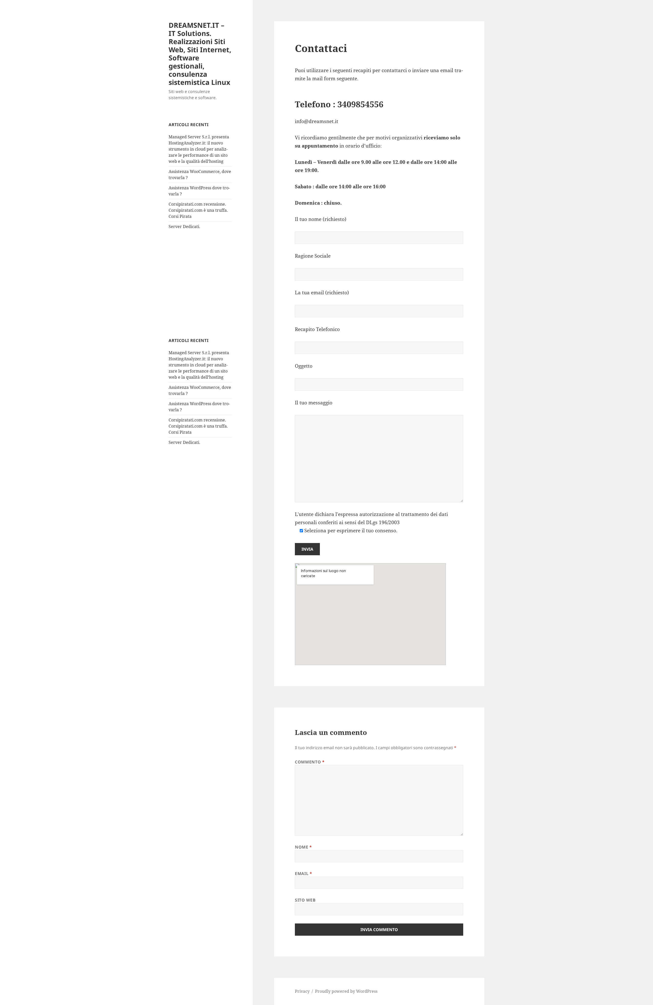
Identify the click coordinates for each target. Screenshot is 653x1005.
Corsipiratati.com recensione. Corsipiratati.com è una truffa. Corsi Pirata (198, 210)
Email (303, 873)
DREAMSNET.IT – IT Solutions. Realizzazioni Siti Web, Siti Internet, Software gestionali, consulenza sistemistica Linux (200, 53)
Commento (309, 762)
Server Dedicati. (184, 226)
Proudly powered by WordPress (346, 991)
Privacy (302, 991)
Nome (303, 847)
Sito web (305, 900)
